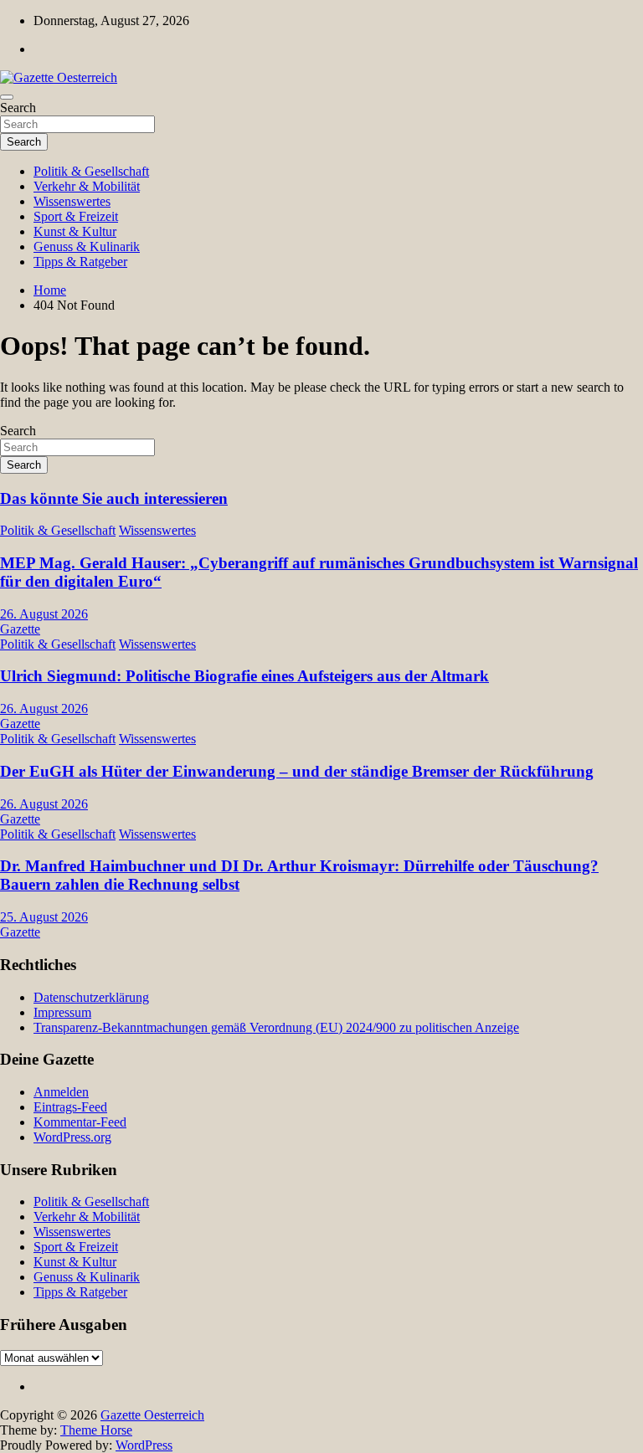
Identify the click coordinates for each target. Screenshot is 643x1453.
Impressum (62, 1012)
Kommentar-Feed (79, 1122)
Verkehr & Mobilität (86, 186)
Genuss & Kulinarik (86, 246)
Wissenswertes (72, 201)
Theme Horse (96, 1430)
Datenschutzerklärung (91, 997)
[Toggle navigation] (6, 97)
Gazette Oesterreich (152, 1415)
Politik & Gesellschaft (91, 171)
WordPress (144, 1445)
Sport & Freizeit (75, 216)
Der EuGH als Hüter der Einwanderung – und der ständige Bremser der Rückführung (297, 771)
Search (18, 107)
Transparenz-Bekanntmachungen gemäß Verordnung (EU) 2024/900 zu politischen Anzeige (276, 1027)
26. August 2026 (44, 614)
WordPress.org (72, 1137)
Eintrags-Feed (70, 1107)
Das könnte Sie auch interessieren (114, 498)
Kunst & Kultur (74, 231)
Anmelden (61, 1092)
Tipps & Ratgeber (80, 261)
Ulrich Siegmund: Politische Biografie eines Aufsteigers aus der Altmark (244, 676)
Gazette (20, 629)
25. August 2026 (44, 917)
